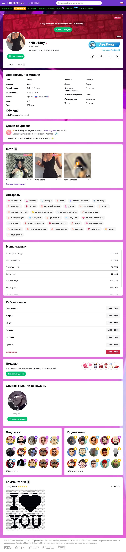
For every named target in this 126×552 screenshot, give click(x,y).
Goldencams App (86, 8)
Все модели (7, 8)
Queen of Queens (49, 131)
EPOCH (71, 541)
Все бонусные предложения (51, 8)
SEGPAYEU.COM (83, 541)
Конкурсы (70, 8)
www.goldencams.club (38, 541)
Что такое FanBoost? (111, 50)
